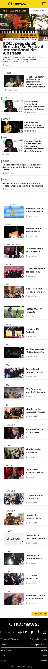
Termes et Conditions (38, 639)
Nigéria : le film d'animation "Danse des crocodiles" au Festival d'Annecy (35, 451)
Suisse (8, 73)
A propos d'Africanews (10, 639)
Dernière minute (39, 11)
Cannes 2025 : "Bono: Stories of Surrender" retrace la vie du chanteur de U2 (35, 557)
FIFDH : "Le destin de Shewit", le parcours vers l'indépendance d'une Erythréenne (35, 82)
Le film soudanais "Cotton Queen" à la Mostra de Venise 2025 (35, 351)
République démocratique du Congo (20, 39)
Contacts (4, 645)
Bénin (8, 225)
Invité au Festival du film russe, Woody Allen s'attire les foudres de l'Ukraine (35, 431)
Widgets (4, 661)
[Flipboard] (32, 632)
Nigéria (9, 405)
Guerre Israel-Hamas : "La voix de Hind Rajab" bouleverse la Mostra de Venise (34, 371)
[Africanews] (16, 4)
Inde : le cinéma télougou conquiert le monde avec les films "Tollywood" (35, 291)
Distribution (6, 650)
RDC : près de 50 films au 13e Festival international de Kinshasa (22, 48)
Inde (7, 285)
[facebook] (38, 632)
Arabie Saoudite (13, 245)
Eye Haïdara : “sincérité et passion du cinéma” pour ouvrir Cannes (34, 105)
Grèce (8, 305)
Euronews (43, 661)
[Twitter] (26, 632)
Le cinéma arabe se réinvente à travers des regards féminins (34, 250)
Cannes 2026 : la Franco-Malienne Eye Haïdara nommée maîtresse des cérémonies (34, 146)
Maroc (8, 265)
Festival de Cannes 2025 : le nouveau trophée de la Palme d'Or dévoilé (35, 597)
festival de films (14, 11)
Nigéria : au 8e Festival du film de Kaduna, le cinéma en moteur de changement (35, 411)
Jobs (3, 655)
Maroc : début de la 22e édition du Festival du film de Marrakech (35, 271)
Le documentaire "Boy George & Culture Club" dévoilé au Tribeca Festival (35, 497)
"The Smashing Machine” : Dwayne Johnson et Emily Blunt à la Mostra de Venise (36, 391)
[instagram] (44, 632)
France (6, 98)
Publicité (43, 650)
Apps (45, 655)
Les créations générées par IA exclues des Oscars (34, 125)
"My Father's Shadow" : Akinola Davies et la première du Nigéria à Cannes (35, 471)
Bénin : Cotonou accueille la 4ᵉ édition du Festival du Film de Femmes (35, 230)
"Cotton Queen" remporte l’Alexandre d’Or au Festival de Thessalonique (35, 311)
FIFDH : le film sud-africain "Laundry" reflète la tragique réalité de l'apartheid (22, 184)
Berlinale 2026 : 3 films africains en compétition (34, 210)
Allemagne (10, 204)
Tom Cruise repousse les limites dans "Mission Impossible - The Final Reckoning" (34, 577)
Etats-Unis (8, 119)
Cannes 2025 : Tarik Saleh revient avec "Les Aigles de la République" (35, 537)
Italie (8, 345)
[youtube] (20, 632)
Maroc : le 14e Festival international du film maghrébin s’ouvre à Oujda (34, 331)
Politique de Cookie (39, 645)
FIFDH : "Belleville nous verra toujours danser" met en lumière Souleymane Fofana (22, 167)
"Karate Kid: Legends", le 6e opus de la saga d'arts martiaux (34, 517)
